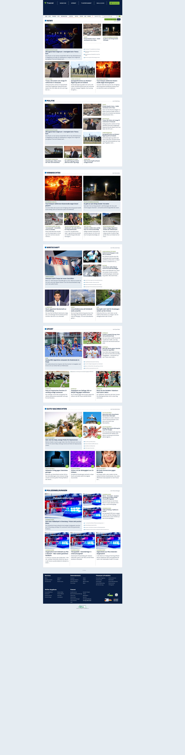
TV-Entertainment (86, 3)
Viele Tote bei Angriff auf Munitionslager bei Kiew (92, 57)
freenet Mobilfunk (49, 592)
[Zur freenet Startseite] (49, 3)
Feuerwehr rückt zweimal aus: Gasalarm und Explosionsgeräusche (95, 527)
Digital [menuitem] (76, 16)
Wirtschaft (53, 247)
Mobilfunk (63, 3)
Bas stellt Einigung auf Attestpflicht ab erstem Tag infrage (92, 55)
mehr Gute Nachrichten (115, 409)
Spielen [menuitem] (81, 16)
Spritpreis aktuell (48, 579)
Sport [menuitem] (49, 16)
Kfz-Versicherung (99, 584)
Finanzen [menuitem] (54, 16)
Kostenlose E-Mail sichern (110, 19)
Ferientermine (48, 581)
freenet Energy (48, 597)
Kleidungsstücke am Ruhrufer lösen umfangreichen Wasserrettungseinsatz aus (97, 529)
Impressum (72, 595)
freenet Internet (48, 595)
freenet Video (60, 592)
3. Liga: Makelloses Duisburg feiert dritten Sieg (92, 361)
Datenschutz (73, 597)
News (50, 20)
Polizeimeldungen (57, 490)
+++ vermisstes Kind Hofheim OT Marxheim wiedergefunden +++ (94, 523)
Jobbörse (59, 578)
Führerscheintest (74, 581)
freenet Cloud (99, 579)
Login (118, 19)
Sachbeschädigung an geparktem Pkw (90, 525)
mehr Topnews (117, 20)
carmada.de (60, 597)
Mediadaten (85, 595)
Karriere (85, 597)
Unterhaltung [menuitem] (64, 16)
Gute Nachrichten (57, 409)
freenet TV (47, 593)
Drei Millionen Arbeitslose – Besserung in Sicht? (92, 282)
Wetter (58, 579)
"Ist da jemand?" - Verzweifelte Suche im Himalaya (92, 49)
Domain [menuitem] (89, 16)
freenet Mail (98, 581)
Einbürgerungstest (74, 579)
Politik (51, 100)
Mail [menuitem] (85, 16)
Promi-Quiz (72, 583)
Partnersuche (60, 581)
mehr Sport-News (116, 329)
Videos (84, 579)
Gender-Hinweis (86, 592)
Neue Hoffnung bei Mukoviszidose (90, 441)
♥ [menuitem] (92, 16)
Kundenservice (73, 592)
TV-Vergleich (111, 584)
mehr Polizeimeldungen (115, 490)
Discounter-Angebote (100, 578)
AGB (71, 602)
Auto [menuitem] (58, 16)
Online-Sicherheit (112, 578)
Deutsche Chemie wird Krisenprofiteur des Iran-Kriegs (93, 284)
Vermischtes (53, 172)
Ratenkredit (111, 579)
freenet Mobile (60, 593)
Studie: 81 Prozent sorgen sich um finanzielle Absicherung (93, 280)
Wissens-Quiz (86, 581)
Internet (73, 3)
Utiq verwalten (73, 600)
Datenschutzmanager (75, 598)
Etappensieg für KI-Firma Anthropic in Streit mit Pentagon (93, 286)
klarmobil (59, 595)
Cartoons (72, 578)
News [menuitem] (46, 16)
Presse (84, 593)
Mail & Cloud (100, 3)
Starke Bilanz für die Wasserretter (90, 445)
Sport (50, 329)
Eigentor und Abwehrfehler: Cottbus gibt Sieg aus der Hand (94, 366)
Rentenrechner (112, 583)
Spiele (84, 578)
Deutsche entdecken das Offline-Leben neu (91, 443)
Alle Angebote (115, 3)
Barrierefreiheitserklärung (76, 593)
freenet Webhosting (100, 583)
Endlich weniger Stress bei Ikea (89, 448)
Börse (46, 578)
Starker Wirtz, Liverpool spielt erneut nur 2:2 (91, 368)
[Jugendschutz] (82, 606)
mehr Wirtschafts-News (115, 247)
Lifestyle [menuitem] (71, 16)
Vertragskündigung (87, 598)
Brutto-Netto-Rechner (113, 581)
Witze (84, 583)
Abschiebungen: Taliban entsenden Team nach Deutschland (92, 52)
